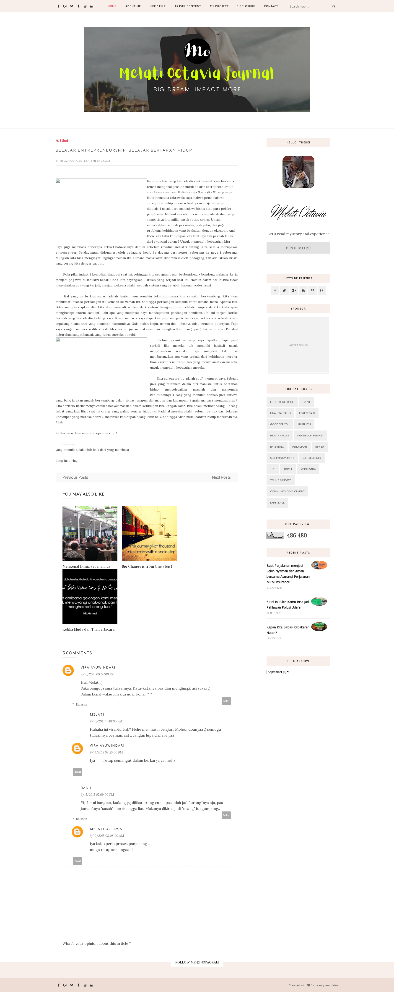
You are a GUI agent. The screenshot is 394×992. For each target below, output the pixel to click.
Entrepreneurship (282, 401)
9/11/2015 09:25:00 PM (106, 752)
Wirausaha (308, 468)
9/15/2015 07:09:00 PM (97, 795)
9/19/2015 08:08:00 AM (107, 836)
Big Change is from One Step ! (147, 566)
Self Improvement (282, 457)
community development (287, 491)
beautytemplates (326, 985)
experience (277, 502)
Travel (288, 468)
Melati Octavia (71, 160)
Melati (97, 714)
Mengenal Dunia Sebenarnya (86, 566)
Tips (272, 468)
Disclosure (246, 6)
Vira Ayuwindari (98, 667)
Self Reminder (312, 457)
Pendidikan (299, 446)
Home (112, 6)
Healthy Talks (279, 435)
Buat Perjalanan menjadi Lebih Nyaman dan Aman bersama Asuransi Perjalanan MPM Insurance (288, 573)
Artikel (62, 140)
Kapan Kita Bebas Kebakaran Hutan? (288, 630)
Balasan (81, 704)
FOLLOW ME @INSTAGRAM (197, 962)
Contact (271, 6)
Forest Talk (307, 413)
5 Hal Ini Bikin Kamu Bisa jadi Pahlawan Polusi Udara (288, 604)
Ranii (86, 787)
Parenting (277, 446)
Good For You (280, 424)
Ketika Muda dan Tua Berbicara (88, 629)
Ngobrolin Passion (310, 435)
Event (306, 401)
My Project (219, 6)
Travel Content (188, 6)
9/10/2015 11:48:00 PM (106, 721)
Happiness (304, 424)
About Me (133, 6)
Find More (298, 248)
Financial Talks (280, 413)
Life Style (158, 6)
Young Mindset (280, 480)
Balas (226, 700)
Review (319, 446)
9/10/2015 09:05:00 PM (97, 674)
